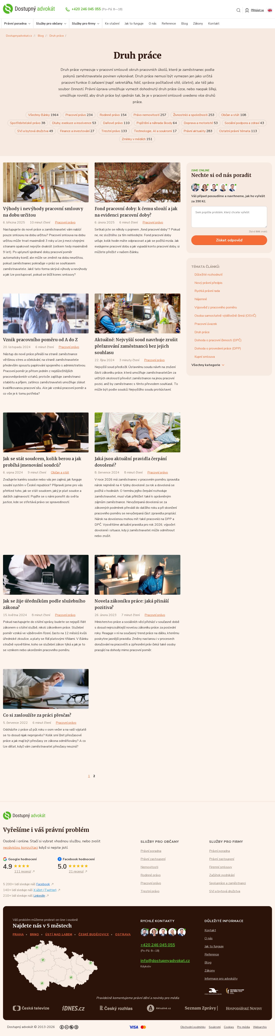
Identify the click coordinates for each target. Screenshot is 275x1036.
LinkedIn (39, 895)
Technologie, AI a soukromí (155, 131)
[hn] (244, 1008)
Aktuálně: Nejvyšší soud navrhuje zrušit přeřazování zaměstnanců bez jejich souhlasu (136, 346)
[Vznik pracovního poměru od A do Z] (46, 313)
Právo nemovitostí (149, 115)
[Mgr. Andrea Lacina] (223, 187)
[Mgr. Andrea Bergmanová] (205, 187)
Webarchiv (260, 1027)
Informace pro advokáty (221, 978)
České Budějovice (94, 934)
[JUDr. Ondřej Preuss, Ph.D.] (196, 187)
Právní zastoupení (153, 859)
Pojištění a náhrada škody (156, 123)
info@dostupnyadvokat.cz (165, 960)
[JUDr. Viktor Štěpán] (232, 187)
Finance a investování (77, 131)
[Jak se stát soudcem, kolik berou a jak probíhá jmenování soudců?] (46, 432)
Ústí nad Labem (58, 934)
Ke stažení (112, 24)
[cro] (116, 1008)
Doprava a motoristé (201, 123)
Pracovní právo (79, 115)
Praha (18, 934)
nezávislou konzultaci (20, 847)
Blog (184, 24)
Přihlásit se (257, 10)
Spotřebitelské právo (27, 123)
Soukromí (215, 1027)
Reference (169, 24)
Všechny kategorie (205, 365)
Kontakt (213, 24)
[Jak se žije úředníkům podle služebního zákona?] (46, 575)
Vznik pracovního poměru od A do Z (40, 339)
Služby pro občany (49, 24)
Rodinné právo (113, 115)
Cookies (229, 1027)
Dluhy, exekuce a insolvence (74, 123)
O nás (152, 24)
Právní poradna (15, 24)
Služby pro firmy (83, 24)
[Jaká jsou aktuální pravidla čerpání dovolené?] (137, 432)
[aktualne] (159, 1008)
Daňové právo (116, 123)
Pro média (243, 1027)
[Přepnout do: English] (270, 10)
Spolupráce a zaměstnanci (227, 883)
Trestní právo (114, 131)
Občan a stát (233, 115)
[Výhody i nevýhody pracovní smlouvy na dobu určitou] (46, 182)
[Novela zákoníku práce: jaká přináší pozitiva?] (137, 575)
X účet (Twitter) (45, 890)
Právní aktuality (198, 131)
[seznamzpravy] (201, 1008)
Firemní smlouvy (220, 867)
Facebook (43, 884)
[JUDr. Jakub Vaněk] (214, 187)
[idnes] (73, 1008)
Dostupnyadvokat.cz (19, 36)
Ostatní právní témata (238, 131)
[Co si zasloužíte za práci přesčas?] (46, 689)
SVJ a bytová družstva (35, 131)
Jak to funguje (134, 24)
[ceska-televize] (31, 1008)
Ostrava (123, 934)
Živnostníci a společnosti (193, 115)
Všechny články (43, 115)
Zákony (198, 24)
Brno (34, 934)
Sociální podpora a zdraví (244, 123)
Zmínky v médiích (137, 139)
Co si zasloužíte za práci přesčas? (37, 715)
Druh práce (57, 36)
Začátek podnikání (222, 875)
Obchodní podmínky (193, 1027)
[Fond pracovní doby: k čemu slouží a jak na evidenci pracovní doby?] (137, 182)
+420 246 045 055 (86, 9)
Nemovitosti (149, 867)
